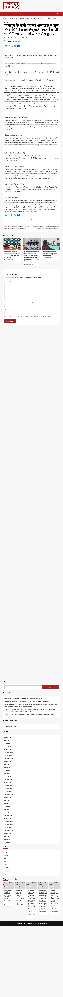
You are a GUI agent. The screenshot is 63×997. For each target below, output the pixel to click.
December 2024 (8, 785)
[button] (4, 13)
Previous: (17, 226)
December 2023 (8, 821)
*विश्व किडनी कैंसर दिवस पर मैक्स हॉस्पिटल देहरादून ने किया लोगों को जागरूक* (50, 253)
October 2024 (8, 791)
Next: (46, 226)
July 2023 (7, 836)
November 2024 (8, 788)
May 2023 (7, 842)
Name (6, 303)
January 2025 (8, 782)
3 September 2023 (20, 37)
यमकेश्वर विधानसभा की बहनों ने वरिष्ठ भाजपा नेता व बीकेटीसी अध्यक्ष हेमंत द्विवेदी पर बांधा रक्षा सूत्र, (23, 698)
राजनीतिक (6, 868)
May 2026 (7, 743)
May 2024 (7, 806)
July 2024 (7, 800)
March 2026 (7, 746)
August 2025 (7, 761)
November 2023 (8, 824)
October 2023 (8, 827)
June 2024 (7, 803)
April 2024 (7, 809)
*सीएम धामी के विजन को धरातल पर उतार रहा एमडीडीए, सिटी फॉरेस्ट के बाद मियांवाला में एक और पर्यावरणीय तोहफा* (26, 701)
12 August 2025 (28, 264)
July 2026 (7, 740)
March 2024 (7, 812)
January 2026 (8, 749)
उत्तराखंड (6, 855)
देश (5, 861)
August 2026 (7, 737)
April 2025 (7, 773)
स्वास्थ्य (6, 22)
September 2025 (8, 758)
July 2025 (7, 764)
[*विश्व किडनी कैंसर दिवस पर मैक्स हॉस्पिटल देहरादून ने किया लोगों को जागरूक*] (51, 244)
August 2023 (7, 833)
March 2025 (7, 776)
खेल (5, 858)
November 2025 (8, 752)
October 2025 (8, 755)
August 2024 (7, 797)
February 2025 (8, 779)
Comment (7, 281)
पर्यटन (5, 865)
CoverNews (36, 923)
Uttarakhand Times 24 (10, 37)
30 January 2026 (9, 260)
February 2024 (8, 815)
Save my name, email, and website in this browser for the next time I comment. (28, 316)
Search (5, 681)
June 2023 (7, 839)
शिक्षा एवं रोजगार (7, 871)
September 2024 (8, 794)
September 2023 (8, 830)
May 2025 (7, 770)
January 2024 (8, 818)
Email (34, 303)
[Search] (58, 13)
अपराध (5, 852)
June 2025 (7, 767)
